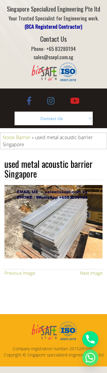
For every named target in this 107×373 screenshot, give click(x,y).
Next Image (91, 273)
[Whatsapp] (90, 358)
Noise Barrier (17, 137)
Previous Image (19, 273)
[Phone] (90, 339)
